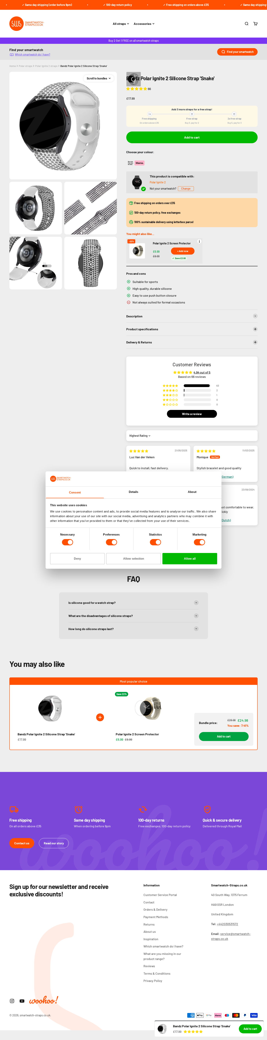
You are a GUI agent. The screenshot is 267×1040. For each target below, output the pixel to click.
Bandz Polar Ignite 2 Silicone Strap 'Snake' (83, 66)
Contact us (21, 843)
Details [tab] (133, 491)
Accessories (142, 23)
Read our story (54, 843)
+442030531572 (227, 924)
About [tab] (192, 491)
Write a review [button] (192, 414)
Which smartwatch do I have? (32, 54)
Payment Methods (155, 917)
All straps (119, 23)
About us (149, 931)
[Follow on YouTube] (22, 1001)
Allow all (190, 558)
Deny (77, 558)
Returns (149, 924)
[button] (137, 88)
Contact (148, 902)
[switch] (111, 542)
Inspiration (150, 939)
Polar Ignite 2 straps (46, 66)
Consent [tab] (75, 492)
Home (12, 66)
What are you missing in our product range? (162, 956)
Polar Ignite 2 (158, 182)
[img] (138, 451)
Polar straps (25, 66)
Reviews (149, 966)
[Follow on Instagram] (12, 1001)
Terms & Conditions (156, 973)
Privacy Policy (152, 980)
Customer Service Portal (160, 895)
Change (186, 188)
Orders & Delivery (155, 909)
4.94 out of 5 (202, 372)
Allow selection (133, 558)
